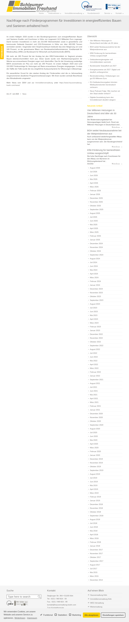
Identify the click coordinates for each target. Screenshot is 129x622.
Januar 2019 (95, 501)
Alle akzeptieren (91, 615)
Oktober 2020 (95, 421)
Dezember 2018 (96, 504)
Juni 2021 (94, 391)
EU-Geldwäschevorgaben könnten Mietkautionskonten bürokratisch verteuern (103, 84)
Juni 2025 (94, 221)
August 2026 (95, 168)
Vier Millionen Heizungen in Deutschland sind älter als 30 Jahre (104, 42)
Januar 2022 (95, 376)
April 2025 (94, 228)
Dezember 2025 (96, 198)
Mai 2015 (93, 572)
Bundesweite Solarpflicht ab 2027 (103, 66)
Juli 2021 (93, 387)
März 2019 (94, 493)
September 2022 (96, 346)
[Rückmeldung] (2, 51)
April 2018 (94, 535)
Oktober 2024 (95, 251)
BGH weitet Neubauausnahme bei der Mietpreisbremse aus (105, 48)
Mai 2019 (93, 485)
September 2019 (96, 470)
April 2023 (94, 319)
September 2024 (96, 255)
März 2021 (94, 402)
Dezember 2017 (96, 550)
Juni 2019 (94, 482)
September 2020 (96, 425)
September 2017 (96, 561)
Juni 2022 (94, 357)
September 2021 (96, 380)
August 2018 (95, 519)
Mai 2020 (93, 440)
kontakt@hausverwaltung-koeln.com (61, 605)
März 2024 (94, 277)
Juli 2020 (93, 432)
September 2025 (96, 209)
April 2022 (94, 364)
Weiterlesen (19, 618)
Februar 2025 (95, 236)
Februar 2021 (95, 406)
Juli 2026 (93, 172)
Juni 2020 (94, 436)
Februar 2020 (95, 451)
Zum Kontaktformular (55, 608)
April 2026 (94, 183)
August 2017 (95, 565)
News (24, 94)
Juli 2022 (93, 353)
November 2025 (96, 202)
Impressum (32, 618)
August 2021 (95, 383)
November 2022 (96, 338)
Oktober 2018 (95, 512)
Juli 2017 (93, 569)
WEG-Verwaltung (97, 603)
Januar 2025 (95, 240)
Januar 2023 (95, 330)
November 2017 (96, 553)
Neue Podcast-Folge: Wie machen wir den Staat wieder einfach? (105, 92)
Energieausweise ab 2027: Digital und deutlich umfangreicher (105, 71)
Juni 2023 (94, 311)
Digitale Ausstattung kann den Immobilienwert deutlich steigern (103, 98)
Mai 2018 (93, 531)
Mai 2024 (93, 270)
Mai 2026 (93, 179)
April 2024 (94, 274)
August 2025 (95, 213)
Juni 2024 (94, 266)
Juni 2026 (94, 175)
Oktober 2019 (95, 466)
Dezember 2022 (96, 334)
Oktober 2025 (95, 206)
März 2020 (94, 448)
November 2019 (96, 463)
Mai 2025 (93, 225)
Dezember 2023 (96, 289)
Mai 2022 (93, 361)
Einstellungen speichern (113, 615)
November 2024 (96, 247)
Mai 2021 (93, 395)
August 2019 (95, 474)
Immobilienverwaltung (44, 83)
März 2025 (94, 232)
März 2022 (94, 368)
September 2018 (96, 516)
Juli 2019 (93, 478)
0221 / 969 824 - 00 (59, 599)
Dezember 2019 (96, 459)
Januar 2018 (95, 546)
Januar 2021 (95, 410)
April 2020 (94, 444)
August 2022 (95, 349)
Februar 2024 (95, 281)
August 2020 (95, 429)
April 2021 (94, 398)
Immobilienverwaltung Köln (101, 599)
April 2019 (94, 489)
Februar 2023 (95, 327)
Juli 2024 (93, 262)
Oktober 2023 (95, 296)
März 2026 (94, 187)
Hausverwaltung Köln (98, 595)
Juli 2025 (93, 217)
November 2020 (96, 417)
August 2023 (95, 304)
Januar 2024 (95, 285)
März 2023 (94, 323)
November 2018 (96, 508)
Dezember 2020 (96, 414)
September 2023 (96, 300)
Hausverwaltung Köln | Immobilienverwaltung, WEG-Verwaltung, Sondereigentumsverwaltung (32, 6)
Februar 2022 (95, 372)
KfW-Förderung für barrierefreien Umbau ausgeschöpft (103, 54)
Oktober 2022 (95, 342)
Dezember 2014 (96, 580)
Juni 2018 (94, 527)
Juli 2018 (93, 523)
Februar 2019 (95, 497)
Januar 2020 (95, 455)
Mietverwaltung (96, 607)
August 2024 (95, 259)
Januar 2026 (95, 194)
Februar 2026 (95, 191)
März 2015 (94, 576)
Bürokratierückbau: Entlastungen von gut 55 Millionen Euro (104, 77)
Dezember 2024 (96, 243)
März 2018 (94, 538)
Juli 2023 (93, 308)
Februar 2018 (95, 542)
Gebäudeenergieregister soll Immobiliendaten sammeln (101, 60)
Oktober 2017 (95, 557)
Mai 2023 (93, 315)
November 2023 (96, 293)
